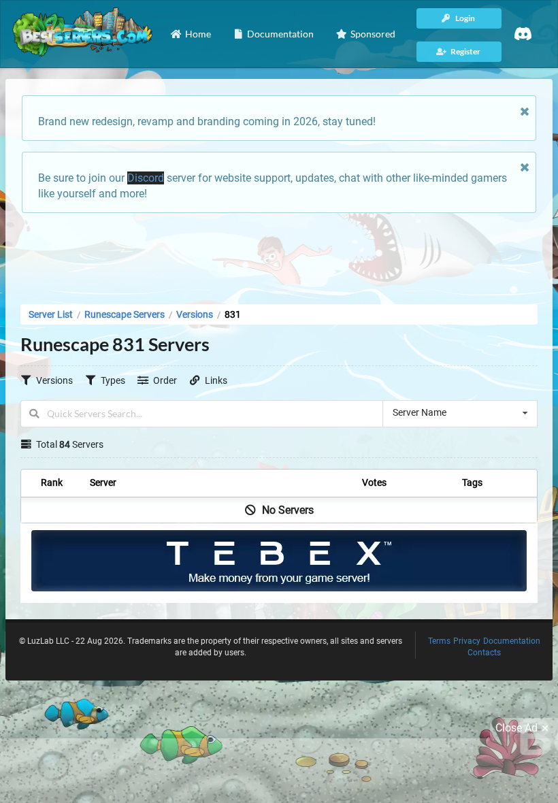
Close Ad (516, 727)
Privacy (466, 641)
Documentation (511, 641)
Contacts (484, 652)
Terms (439, 641)
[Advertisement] (279, 254)
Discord (145, 177)
